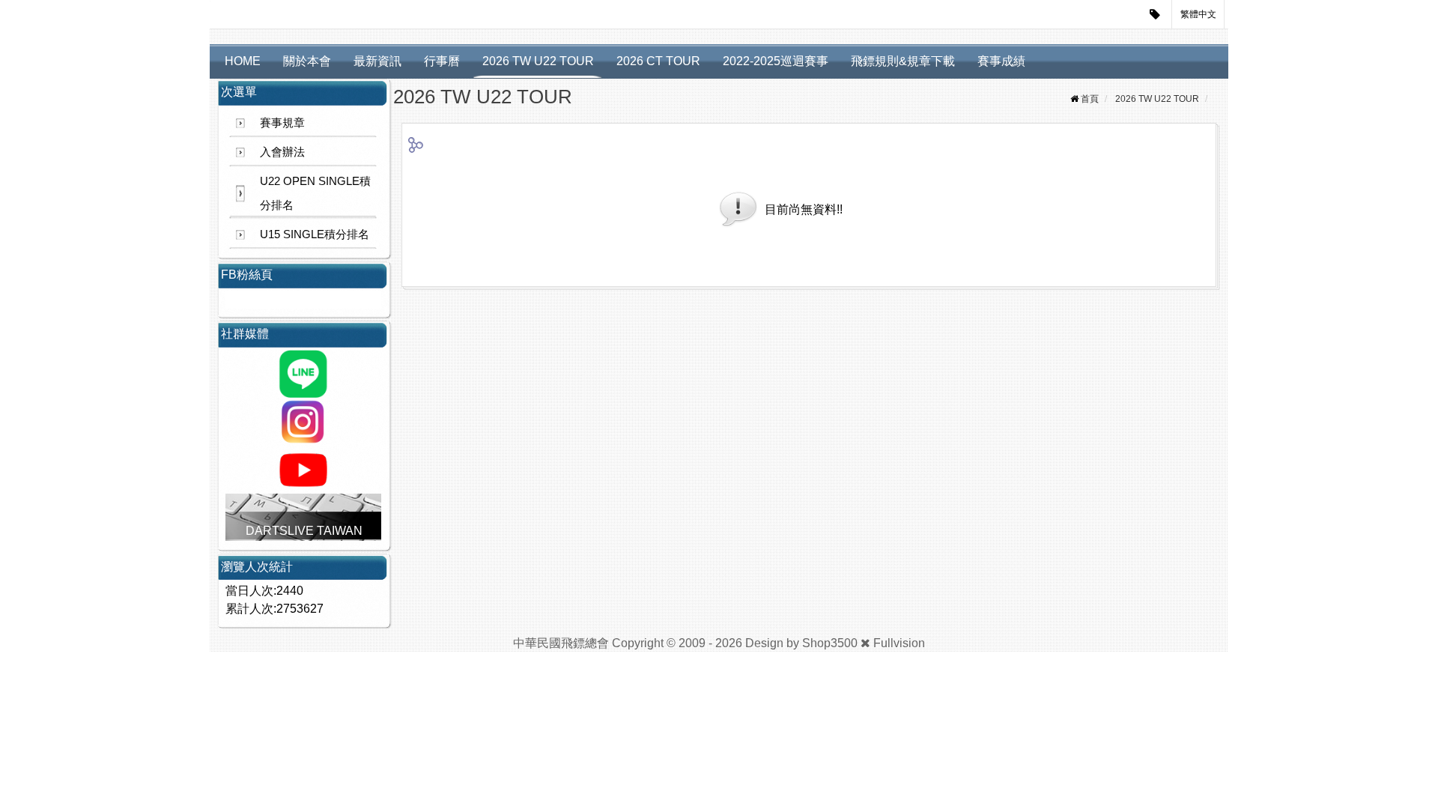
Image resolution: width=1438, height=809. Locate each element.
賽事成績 (1001, 61)
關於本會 (307, 61)
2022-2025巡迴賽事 (775, 61)
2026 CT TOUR (658, 61)
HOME (243, 61)
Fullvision (899, 643)
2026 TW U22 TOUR (538, 61)
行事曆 (442, 61)
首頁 (1090, 99)
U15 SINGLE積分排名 (314, 234)
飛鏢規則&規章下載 (903, 61)
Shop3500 (830, 643)
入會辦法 (282, 151)
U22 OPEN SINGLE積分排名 (315, 193)
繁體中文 (1198, 14)
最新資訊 (377, 61)
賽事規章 (282, 122)
